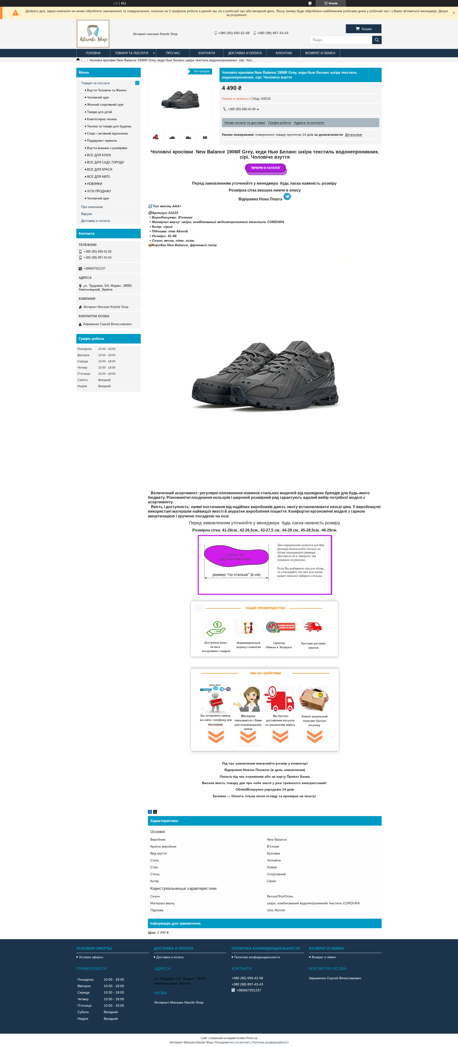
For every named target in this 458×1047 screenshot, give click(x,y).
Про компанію (92, 207)
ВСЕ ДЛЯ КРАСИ (99, 169)
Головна (93, 53)
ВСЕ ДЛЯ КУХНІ (99, 155)
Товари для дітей (99, 112)
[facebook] (150, 812)
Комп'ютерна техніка (102, 119)
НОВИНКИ (94, 184)
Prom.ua (251, 1038)
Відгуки (86, 214)
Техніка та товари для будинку (109, 126)
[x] (155, 812)
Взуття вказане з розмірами (107, 148)
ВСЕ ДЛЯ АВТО (98, 176)
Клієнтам (284, 53)
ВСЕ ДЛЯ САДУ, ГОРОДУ (105, 162)
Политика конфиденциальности (257, 957)
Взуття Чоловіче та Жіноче (106, 90)
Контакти (206, 53)
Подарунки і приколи (102, 140)
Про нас (173, 53)
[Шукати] (377, 40)
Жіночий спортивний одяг (105, 104)
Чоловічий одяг (98, 97)
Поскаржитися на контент (232, 1042)
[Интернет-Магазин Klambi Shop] (93, 47)
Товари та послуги (131, 53)
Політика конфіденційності (270, 1042)
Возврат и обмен (320, 53)
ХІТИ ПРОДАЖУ (99, 191)
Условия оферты (91, 957)
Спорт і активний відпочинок (107, 133)
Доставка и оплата (245, 53)
